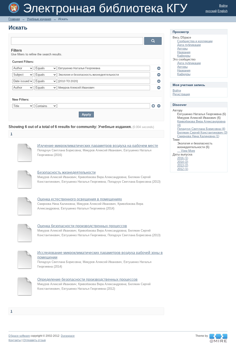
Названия (183, 52)
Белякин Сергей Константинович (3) (202, 132)
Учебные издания (39, 19)
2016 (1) (182, 158)
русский (211, 11)
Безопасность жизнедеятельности (66, 172)
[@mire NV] (218, 338)
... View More (186, 150)
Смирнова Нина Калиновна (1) (198, 136)
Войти (223, 5)
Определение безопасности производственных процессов (87, 279)
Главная (14, 19)
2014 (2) (182, 162)
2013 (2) (182, 165)
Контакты (15, 340)
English (222, 11)
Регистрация (181, 94)
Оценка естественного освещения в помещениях (79, 199)
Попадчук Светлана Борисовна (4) (201, 129)
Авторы (182, 48)
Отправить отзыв (34, 340)
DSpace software (19, 335)
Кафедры (183, 55)
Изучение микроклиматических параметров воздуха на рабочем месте (97, 146)
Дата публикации (189, 45)
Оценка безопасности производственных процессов (82, 226)
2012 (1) (182, 169)
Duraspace (68, 335)
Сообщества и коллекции (194, 41)
